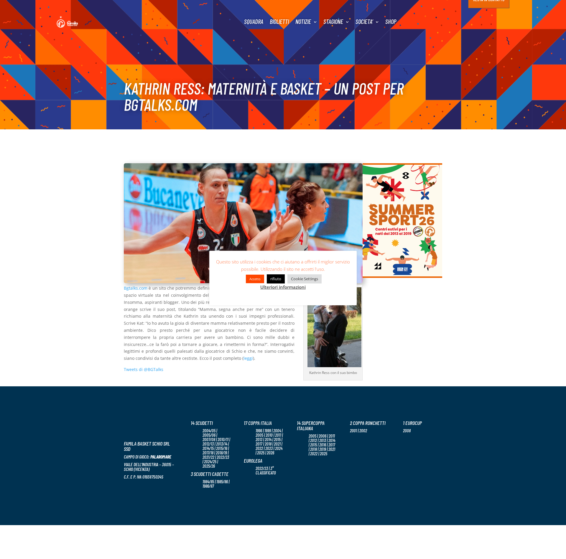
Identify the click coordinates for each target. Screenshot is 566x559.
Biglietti (279, 21)
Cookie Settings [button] (304, 278)
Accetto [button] (255, 279)
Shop (390, 21)
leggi (248, 358)
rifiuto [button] (275, 278)
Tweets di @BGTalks (143, 369)
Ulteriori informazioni (283, 287)
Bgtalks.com (135, 288)
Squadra (253, 21)
